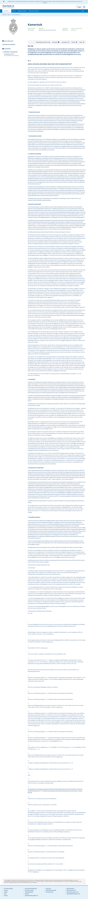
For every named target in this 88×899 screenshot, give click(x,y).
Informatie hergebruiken (31, 888)
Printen (73, 42)
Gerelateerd (64, 42)
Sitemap (27, 893)
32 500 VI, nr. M (72, 870)
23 (78, 390)
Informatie (54, 42)
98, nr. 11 (33, 749)
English (5, 892)
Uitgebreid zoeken (22, 11)
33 (40, 537)
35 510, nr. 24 (44, 648)
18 (47, 289)
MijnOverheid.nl (70, 888)
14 (51, 208)
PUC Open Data (49, 892)
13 (58, 195)
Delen (80, 42)
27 (37, 461)
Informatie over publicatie (8, 44)
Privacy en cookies (29, 890)
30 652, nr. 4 (36, 725)
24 (77, 392)
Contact (6, 890)
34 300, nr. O (36, 872)
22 (31, 351)
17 (76, 226)
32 (47, 492)
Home (13, 11)
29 (73, 478)
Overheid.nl (6, 11)
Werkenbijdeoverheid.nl (72, 893)
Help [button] (83, 11)
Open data (48, 888)
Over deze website (8, 888)
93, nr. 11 (67, 747)
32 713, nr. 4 (69, 720)
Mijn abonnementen (34, 11)
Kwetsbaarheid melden (30, 895)
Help (5, 893)
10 (40, 183)
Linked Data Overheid (51, 890)
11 (57, 188)
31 (36, 490)
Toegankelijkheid (29, 892)
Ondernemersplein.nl (72, 892)
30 (46, 485)
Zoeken (6, 895)
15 (84, 217)
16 (68, 223)
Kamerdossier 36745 (9, 54)
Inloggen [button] (79, 7)
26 (45, 423)
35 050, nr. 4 (59, 707)
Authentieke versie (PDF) (42, 42)
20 (40, 293)
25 (32, 418)
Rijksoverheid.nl (70, 890)
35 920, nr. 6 (44, 747)
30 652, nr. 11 (50, 642)
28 (82, 470)
